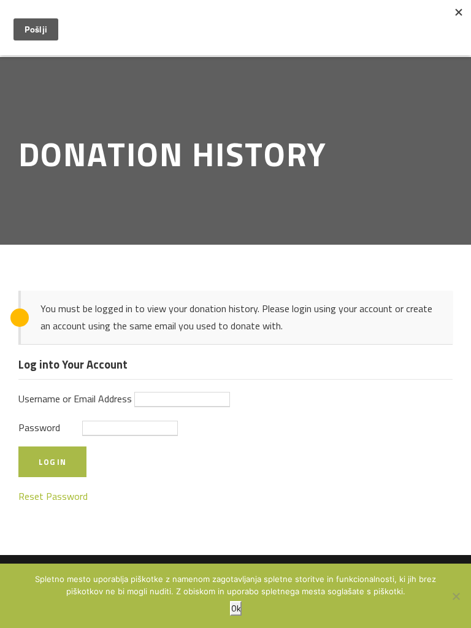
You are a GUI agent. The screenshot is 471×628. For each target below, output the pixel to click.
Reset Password (53, 496)
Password (39, 427)
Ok (235, 608)
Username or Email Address (75, 398)
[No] (456, 596)
